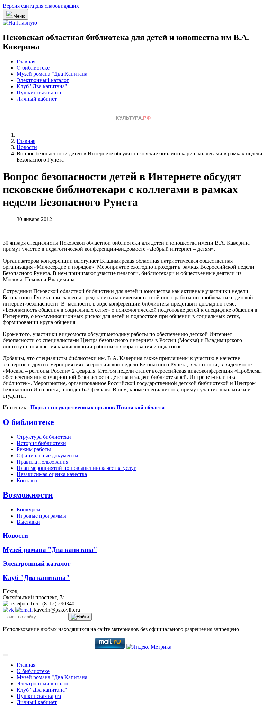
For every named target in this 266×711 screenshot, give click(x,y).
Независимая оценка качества (52, 474)
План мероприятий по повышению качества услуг (76, 468)
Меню (19, 16)
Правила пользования (42, 462)
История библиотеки (41, 443)
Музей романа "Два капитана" (50, 549)
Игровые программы (41, 516)
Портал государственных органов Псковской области (97, 407)
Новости (15, 535)
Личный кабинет (37, 99)
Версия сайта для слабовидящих (41, 6)
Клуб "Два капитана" (42, 86)
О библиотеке (33, 68)
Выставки (28, 522)
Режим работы (34, 449)
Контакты (28, 480)
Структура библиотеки (44, 437)
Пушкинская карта (39, 92)
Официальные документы (47, 455)
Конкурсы (29, 509)
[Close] (5, 655)
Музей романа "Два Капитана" (53, 74)
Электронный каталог (43, 80)
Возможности (28, 494)
